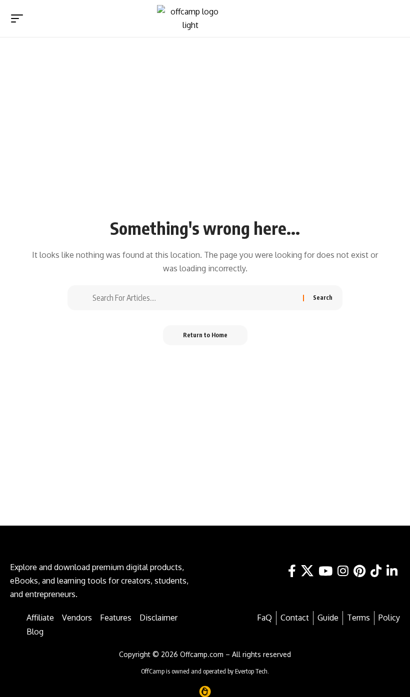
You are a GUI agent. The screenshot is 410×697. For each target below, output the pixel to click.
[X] (307, 571)
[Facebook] (292, 571)
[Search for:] (194, 297)
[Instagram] (343, 571)
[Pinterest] (359, 571)
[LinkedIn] (392, 571)
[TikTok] (376, 571)
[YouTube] (325, 571)
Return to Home (205, 335)
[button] (389, 18)
